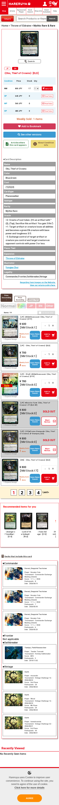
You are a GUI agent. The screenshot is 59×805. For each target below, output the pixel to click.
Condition (8, 81)
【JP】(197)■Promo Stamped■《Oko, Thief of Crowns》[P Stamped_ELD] (37, 432)
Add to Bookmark (31, 126)
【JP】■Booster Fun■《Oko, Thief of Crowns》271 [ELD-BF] (35, 404)
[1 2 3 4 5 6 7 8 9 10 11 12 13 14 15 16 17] (36, 88)
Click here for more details (29, 787)
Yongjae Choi (12, 267)
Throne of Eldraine (15, 258)
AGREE (29, 798)
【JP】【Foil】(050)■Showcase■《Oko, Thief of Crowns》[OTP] (38, 375)
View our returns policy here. (43, 285)
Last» (46, 492)
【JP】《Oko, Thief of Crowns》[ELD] (35, 346)
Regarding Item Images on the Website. (38, 282)
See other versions (30, 134)
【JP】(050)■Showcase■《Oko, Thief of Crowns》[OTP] (36, 318)
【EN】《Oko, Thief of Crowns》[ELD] (35, 460)
